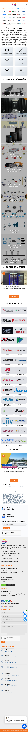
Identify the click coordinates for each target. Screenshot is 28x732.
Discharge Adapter (15, 497)
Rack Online (18, 498)
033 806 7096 (13, 680)
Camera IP (18, 492)
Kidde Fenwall (5, 498)
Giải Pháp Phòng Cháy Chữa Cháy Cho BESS (14, 468)
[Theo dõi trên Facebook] (2, 601)
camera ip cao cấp (13, 493)
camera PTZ (13, 494)
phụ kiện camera (12, 498)
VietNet (18, 63)
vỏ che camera (15, 501)
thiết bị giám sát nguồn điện (18, 499)
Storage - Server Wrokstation (14, 261)
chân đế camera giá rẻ (14, 495)
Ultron (19, 500)
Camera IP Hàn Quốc (7, 494)
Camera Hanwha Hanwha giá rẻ (9, 492)
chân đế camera (6, 495)
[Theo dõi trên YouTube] (11, 601)
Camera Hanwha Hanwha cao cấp (9, 491)
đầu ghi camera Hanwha (18, 503)
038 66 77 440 (15, 675)
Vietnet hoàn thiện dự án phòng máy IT (14, 286)
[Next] (27, 282)
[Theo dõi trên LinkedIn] (9, 601)
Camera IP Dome (21, 493)
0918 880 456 (12, 662)
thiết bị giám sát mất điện (8, 499)
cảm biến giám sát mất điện (18, 496)
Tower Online (15, 500)
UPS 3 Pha (5, 501)
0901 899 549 (13, 667)
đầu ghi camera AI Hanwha (8, 503)
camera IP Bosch (6, 493)
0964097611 (14, 686)
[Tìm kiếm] (26, 4)
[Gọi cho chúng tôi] (6, 601)
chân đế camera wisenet (7, 496)
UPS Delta (9, 501)
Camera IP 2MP (23, 492)
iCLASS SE (21, 497)
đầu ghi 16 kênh (22, 502)
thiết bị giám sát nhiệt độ (7, 500)
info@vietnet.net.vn (9, 579)
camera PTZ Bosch (20, 494)
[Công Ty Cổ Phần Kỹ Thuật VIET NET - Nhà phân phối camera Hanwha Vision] (14, 4)
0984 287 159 (12, 657)
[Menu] (2, 4)
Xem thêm (24, 46)
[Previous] (1, 282)
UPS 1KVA (23, 500)
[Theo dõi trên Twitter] (4, 601)
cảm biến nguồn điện (7, 497)
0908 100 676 (8, 577)
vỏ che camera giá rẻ (22, 501)
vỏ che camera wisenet (7, 502)
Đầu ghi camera (15, 502)
